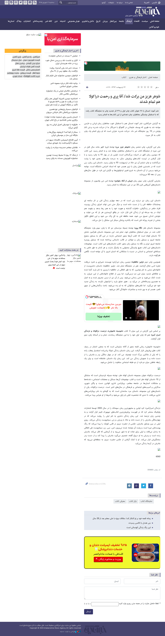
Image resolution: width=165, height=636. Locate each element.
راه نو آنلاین (27, 57)
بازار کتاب (133, 501)
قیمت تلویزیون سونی (31, 60)
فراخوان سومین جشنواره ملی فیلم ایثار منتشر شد (62, 77)
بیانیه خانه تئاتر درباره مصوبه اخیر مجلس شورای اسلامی (64, 85)
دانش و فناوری (88, 21)
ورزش (105, 21)
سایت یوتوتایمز (13, 73)
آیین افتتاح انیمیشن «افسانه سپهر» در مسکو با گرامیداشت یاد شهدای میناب (62, 141)
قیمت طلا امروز (18, 69)
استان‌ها (11, 21)
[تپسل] (85, 63)
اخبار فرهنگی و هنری (137, 77)
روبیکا (7, 3)
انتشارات (27, 21)
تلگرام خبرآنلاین (30, 3)
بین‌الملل (113, 21)
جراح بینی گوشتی (33, 63)
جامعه (121, 21)
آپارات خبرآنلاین (16, 3)
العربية (146, 2)
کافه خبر (48, 21)
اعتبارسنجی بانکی (33, 69)
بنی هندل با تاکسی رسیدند (139, 523)
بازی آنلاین (16, 57)
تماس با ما (129, 2)
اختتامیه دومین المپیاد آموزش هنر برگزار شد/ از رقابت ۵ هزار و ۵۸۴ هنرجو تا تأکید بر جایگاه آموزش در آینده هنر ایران (61, 101)
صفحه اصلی (154, 21)
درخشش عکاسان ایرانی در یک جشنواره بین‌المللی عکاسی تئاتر (62, 92)
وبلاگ (18, 21)
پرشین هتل (20, 63)
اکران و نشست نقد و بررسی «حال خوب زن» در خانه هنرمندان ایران (61, 62)
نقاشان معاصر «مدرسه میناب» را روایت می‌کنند (62, 149)
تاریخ (98, 21)
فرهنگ (129, 21)
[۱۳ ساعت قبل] (73, 259)
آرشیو (104, 2)
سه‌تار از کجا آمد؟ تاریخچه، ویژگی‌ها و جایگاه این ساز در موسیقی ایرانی (63, 134)
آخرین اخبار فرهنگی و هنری (66, 51)
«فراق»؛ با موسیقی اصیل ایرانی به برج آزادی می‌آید (62, 126)
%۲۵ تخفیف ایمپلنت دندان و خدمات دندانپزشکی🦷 (108, 547)
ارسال (88, 611)
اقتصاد (136, 21)
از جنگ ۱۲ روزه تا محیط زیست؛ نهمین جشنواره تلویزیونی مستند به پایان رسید (62, 157)
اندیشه (62, 21)
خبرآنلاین (142, 11)
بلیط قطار (36, 73)
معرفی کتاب (120, 501)
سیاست (145, 21)
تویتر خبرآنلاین (21, 3)
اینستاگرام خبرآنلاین (25, 3)
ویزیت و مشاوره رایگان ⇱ (108, 559)
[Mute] (131, 318)
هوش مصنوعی (74, 21)
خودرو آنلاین (154, 27)
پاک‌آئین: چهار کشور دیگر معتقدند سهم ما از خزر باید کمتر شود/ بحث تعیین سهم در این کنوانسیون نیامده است (55, 262)
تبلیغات (111, 2)
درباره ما (119, 2)
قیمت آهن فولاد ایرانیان (30, 66)
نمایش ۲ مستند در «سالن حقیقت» (63, 56)
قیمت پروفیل (25, 73)
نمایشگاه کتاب (146, 501)
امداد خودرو (17, 76)
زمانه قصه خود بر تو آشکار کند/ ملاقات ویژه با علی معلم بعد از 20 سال (122, 518)
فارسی (154, 2)
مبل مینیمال (16, 60)
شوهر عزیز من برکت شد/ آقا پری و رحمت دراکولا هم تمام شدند (124, 99)
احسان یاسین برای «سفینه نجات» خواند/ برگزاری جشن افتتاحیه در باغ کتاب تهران (61, 118)
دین (56, 21)
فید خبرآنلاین (35, 3)
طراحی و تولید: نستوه (67, 631)
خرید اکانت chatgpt (31, 76)
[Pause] (126, 318)
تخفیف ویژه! (103, 317)
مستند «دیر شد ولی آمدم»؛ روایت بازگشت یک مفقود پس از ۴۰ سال (64, 69)
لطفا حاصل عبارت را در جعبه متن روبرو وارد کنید (139, 603)
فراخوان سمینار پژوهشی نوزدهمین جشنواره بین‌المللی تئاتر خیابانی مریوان (62, 111)
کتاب (124, 77)
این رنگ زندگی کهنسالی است (138, 527)
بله (11, 3)
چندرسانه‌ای (38, 21)
